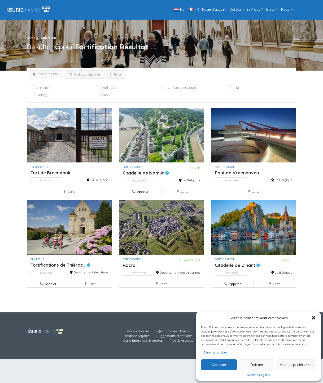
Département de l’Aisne (91, 272)
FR (197, 9)
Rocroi (129, 265)
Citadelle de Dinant (235, 265)
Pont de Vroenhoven (237, 172)
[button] (313, 317)
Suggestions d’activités (174, 336)
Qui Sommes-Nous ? (246, 9)
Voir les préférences (296, 364)
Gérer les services (215, 352)
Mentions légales (258, 375)
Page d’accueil (214, 9)
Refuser (257, 364)
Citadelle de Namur (144, 173)
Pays (285, 9)
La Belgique (99, 180)
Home (31, 38)
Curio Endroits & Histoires (143, 340)
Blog (270, 9)
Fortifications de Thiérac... (59, 265)
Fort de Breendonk (50, 172)
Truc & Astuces (181, 340)
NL (182, 9)
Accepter (219, 364)
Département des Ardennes (180, 272)
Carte (71, 191)
